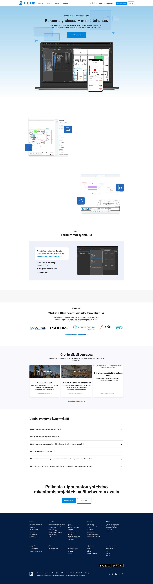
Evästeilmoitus (66, 573)
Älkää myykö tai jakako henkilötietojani (80, 573)
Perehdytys (70, 529)
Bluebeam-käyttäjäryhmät (112, 525)
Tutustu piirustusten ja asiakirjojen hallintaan (48, 256)
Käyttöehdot (47, 573)
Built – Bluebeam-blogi (92, 534)
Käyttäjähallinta (72, 532)
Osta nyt (131, 3)
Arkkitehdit (32, 527)
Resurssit (56, 3)
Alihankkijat (32, 531)
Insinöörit (31, 525)
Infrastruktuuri (33, 538)
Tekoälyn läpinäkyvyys (73, 550)
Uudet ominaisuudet (73, 538)
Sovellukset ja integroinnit (74, 531)
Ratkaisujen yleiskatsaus (35, 524)
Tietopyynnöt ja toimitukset (55, 532)
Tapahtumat (109, 529)
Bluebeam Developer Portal (36, 551)
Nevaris (108, 553)
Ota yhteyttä (99, 3)
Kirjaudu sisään (108, 3)
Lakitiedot (39, 573)
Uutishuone (70, 553)
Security (70, 534)
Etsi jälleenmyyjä (33, 548)
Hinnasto (65, 3)
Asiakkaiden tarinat (111, 531)
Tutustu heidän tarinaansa (44, 393)
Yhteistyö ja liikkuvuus (73, 527)
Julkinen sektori (33, 534)
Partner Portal (32, 550)
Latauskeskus (90, 529)
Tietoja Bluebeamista (73, 548)
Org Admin (89, 550)
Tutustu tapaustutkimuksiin (76, 401)
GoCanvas (108, 550)
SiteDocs (108, 555)
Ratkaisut (40, 3)
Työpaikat (70, 551)
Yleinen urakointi (33, 529)
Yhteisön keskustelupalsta (112, 524)
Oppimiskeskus (90, 524)
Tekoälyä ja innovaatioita (74, 536)
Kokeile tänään (68, 501)
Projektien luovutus (53, 536)
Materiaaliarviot (52, 529)
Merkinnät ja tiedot (72, 525)
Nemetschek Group (110, 548)
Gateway (89, 551)
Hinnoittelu (84, 501)
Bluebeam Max (71, 539)
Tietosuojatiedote (56, 573)
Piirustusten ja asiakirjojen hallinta (57, 524)
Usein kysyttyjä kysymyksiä (93, 536)
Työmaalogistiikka (53, 531)
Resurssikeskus (91, 532)
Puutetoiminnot (52, 534)
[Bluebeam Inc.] (27, 3)
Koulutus (89, 527)
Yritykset (31, 536)
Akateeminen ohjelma (111, 527)
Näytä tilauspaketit (53, 548)
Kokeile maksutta (121, 3)
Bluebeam (89, 548)
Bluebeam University (92, 525)
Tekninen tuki (90, 531)
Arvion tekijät (32, 532)
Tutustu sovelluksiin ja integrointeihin (75, 334)
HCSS (107, 551)
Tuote (48, 3)
